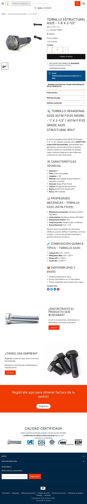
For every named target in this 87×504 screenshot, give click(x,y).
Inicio (4, 14)
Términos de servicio (59, 493)
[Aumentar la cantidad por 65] (65, 49)
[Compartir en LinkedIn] (55, 289)
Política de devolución (28, 493)
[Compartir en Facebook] (48, 289)
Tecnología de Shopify (43, 500)
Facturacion (6, 493)
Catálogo (39, 495)
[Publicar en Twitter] (51, 289)
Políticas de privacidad (75, 493)
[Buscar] (77, 3)
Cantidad (50, 45)
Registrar (43, 406)
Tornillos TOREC (56, 30)
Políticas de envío (44, 493)
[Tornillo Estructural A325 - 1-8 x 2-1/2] (4, 66)
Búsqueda (15, 493)
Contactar (54, 327)
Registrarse (34, 476)
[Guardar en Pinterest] (58, 289)
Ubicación (47, 495)
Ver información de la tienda (57, 68)
